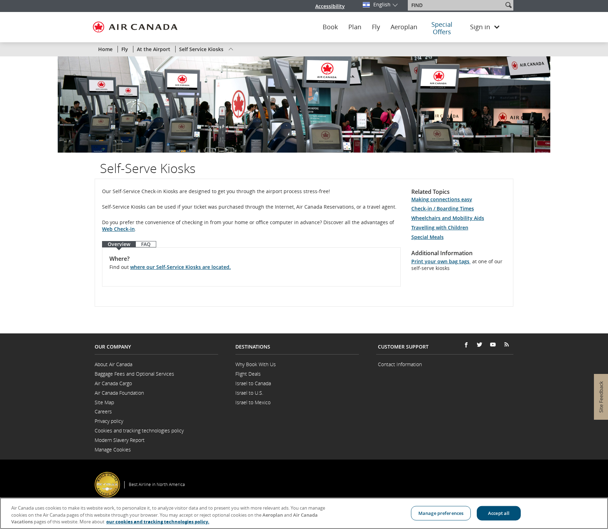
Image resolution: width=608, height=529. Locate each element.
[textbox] (456, 5)
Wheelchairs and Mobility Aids (447, 218)
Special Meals (427, 237)
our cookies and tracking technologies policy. (157, 521)
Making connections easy (441, 199)
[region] (304, 513)
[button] (508, 5)
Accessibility (330, 6)
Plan (354, 27)
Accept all (498, 513)
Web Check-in (118, 229)
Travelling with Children (439, 227)
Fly (376, 27)
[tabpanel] (251, 267)
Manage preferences (440, 513)
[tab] (118, 244)
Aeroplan (404, 27)
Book (330, 27)
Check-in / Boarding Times (442, 208)
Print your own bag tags (441, 261)
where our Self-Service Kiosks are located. (180, 267)
